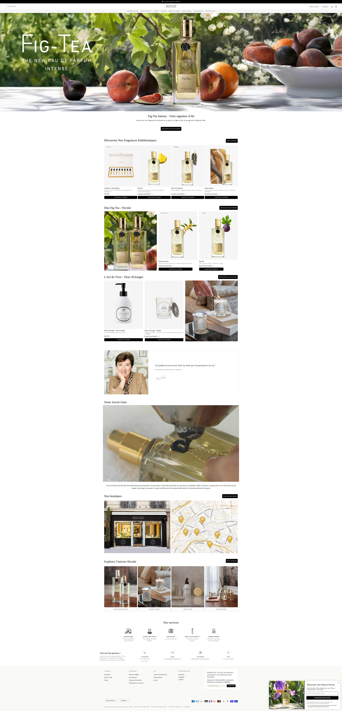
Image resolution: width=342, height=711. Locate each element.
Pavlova (140, 189)
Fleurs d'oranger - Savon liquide (114, 331)
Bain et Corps (188, 610)
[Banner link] (171, 63)
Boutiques (107, 675)
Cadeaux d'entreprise (135, 681)
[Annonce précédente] (123, 1)
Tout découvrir (221, 610)
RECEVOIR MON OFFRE (322, 698)
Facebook (181, 675)
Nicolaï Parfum (113, 707)
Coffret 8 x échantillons (112, 189)
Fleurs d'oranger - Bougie (153, 331)
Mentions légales (134, 675)
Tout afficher (232, 141)
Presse (106, 681)
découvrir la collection (228, 278)
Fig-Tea (201, 262)
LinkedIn (180, 680)
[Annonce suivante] (218, 1)
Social (155, 681)
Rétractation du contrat (136, 684)
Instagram (181, 678)
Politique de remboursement (159, 707)
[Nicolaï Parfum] (171, 7)
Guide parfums (158, 678)
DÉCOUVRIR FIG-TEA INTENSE (171, 129)
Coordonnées (187, 707)
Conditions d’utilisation (175, 707)
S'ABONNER (231, 687)
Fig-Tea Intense (164, 262)
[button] (145, 12)
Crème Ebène (209, 189)
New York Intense (177, 189)
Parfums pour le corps (121, 610)
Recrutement (133, 678)
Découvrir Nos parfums (228, 208)
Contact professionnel (160, 675)
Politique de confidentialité (141, 707)
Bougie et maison (154, 610)
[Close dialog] (338, 683)
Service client (108, 678)
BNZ (131, 707)
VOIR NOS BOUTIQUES (230, 497)
